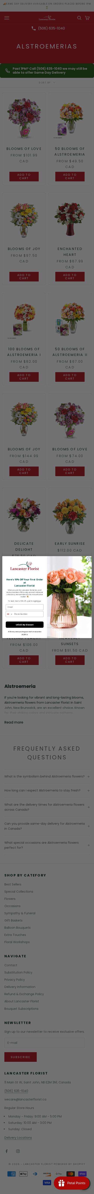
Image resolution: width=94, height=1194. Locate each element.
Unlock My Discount (25, 624)
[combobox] (9, 614)
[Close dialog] (89, 559)
